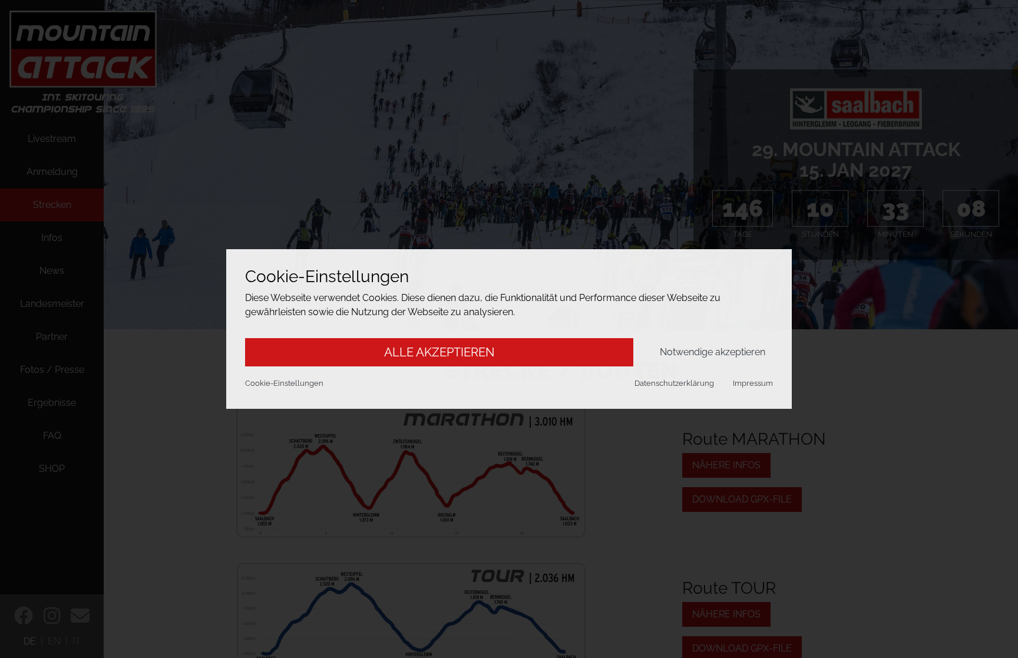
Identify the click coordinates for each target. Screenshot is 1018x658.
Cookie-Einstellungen (284, 383)
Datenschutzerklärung (674, 383)
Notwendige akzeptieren (712, 352)
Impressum (753, 383)
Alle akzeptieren (439, 352)
